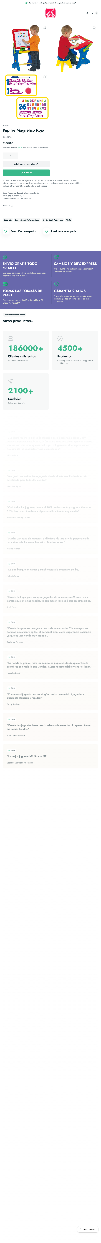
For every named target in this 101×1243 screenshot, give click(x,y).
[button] (4, 13)
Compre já (26, 172)
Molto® (6, 125)
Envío (20, 147)
